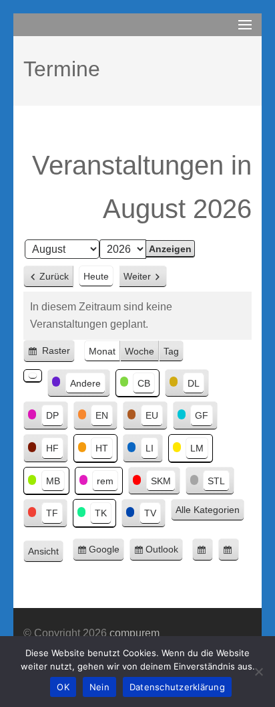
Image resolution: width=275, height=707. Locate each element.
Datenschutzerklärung (177, 687)
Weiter (137, 276)
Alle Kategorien (208, 509)
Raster (57, 354)
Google (106, 552)
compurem (134, 633)
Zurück (54, 276)
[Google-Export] (202, 549)
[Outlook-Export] (228, 549)
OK (63, 687)
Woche (139, 351)
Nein (99, 687)
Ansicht (45, 553)
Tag (171, 351)
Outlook (164, 552)
